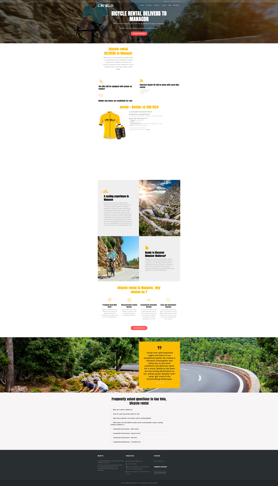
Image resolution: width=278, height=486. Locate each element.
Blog (169, 5)
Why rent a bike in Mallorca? (122, 409)
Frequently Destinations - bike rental (126, 429)
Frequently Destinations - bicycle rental (126, 433)
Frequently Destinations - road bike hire (127, 442)
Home (142, 5)
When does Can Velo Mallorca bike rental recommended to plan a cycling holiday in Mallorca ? (137, 423)
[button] (139, 410)
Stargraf (132, 483)
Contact (164, 5)
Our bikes (149, 5)
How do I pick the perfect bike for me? (126, 414)
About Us (156, 5)
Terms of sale (139, 483)
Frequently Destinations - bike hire (125, 437)
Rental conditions (149, 483)
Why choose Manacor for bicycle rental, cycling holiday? (132, 418)
